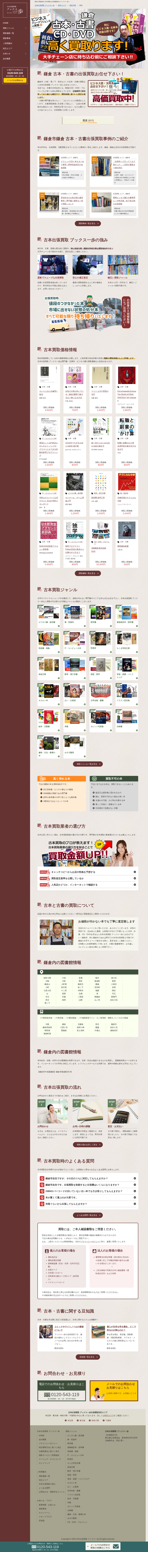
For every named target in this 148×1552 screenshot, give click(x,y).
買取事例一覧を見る (87, 223)
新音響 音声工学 (98, 498)
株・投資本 (124, 493)
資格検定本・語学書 (125, 622)
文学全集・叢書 (97, 700)
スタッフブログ (45, 1517)
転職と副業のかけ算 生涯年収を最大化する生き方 (126, 446)
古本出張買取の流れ (47, 1484)
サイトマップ (44, 1463)
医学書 (93, 622)
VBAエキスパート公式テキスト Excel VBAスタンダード (48, 501)
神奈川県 (72, 5)
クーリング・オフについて (50, 1459)
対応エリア (7, 48)
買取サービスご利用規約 (49, 1455)
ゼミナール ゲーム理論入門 (74, 499)
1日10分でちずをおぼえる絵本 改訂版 (74, 444)
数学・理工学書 (99, 493)
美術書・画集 (44, 648)
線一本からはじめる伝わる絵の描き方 (100, 444)
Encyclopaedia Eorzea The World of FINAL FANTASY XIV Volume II (126, 396)
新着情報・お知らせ (47, 1505)
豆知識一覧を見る (87, 1357)
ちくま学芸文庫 (123, 648)
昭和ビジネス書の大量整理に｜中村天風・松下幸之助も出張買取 (124, 201)
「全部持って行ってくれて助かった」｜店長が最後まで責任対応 (124, 165)
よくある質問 (44, 1488)
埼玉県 (70, 1420)
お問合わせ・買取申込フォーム (52, 1492)
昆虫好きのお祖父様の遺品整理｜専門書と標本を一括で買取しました (72, 201)
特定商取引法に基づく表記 (50, 1447)
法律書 (119, 726)
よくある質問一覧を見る (87, 1215)
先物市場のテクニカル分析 (126, 499)
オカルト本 (43, 700)
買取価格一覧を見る (87, 573)
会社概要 (6, 59)
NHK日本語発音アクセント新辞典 (48, 547)
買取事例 (6, 38)
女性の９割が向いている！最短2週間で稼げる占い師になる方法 (74, 394)
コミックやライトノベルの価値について (69, 1328)
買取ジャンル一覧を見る (87, 764)
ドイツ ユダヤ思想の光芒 (99, 392)
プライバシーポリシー (90, 1242)
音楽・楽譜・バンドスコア (125, 675)
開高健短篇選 (123, 546)
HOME (5, 23)
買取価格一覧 (8, 33)
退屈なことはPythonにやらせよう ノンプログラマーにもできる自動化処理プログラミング (48, 449)
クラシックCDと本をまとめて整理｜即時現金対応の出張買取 (72, 165)
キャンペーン (44, 1513)
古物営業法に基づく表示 (49, 1451)
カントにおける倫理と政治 (48, 392)
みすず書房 (69, 753)
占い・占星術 (70, 700)
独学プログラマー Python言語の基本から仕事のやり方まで (74, 549)
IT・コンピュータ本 (49, 438)
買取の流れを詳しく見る (87, 1145)
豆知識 (41, 1521)
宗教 (66, 726)
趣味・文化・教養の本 (47, 754)
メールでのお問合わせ (15, 80)
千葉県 (108, 1420)
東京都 (82, 1420)
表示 (91, 120)
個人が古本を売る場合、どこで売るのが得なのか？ (121, 1328)
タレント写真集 (97, 726)
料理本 (93, 648)
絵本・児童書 (44, 726)
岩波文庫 (42, 674)
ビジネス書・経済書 (75, 493)
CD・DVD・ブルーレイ (101, 543)
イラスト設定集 (123, 700)
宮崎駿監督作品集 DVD (98, 549)
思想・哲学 (95, 674)
